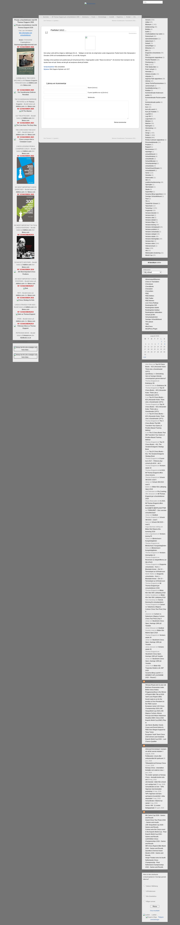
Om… (135, 17)
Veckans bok (149, 215)
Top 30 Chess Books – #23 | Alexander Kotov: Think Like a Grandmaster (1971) (154, 399)
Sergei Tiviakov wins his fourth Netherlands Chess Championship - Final (155, 860)
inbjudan (148, 76)
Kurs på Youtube (150, 112)
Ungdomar (148, 210)
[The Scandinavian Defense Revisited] (25, 95)
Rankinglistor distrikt (152, 307)
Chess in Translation (152, 282)
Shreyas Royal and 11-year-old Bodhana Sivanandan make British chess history (155, 687)
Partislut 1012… (58, 30)
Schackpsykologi (151, 163)
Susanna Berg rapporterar (154, 194)
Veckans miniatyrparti (152, 227)
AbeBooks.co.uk (25, 338)
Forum (93, 17)
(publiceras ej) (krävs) (98, 92)
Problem (148, 145)
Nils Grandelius (151, 896)
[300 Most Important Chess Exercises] (25, 183)
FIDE (147, 293)
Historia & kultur (150, 74)
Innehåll (111, 17)
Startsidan (46, 17)
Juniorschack (149, 86)
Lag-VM (148, 116)
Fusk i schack (149, 69)
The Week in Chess (152, 812)
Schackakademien (151, 317)
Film (146, 55)
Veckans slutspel (150, 234)
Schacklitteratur (150, 161)
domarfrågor (149, 46)
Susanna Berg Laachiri (153, 673)
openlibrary (149, 374)
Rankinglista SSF (151, 305)
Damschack (149, 36)
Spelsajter (148, 184)
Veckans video (150, 243)
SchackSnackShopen (152, 168)
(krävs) (92, 88)
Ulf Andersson (150, 891)
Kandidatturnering (151, 88)
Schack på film (150, 315)
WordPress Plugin (151, 329)
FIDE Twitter (149, 298)
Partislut (148, 137)
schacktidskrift (150, 170)
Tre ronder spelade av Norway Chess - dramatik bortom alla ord (155, 777)
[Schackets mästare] (25, 258)
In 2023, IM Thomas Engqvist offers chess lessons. (155, 472)
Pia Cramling (161, 491)
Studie (147, 189)
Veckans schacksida (152, 232)
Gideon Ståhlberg (152, 886)
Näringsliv (148, 126)
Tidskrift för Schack (151, 203)
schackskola (149, 166)
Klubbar (148, 90)
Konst (147, 104)
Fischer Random (150, 60)
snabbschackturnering (152, 182)
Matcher (148, 123)
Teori (147, 199)
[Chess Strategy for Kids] (25, 300)
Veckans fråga (150, 222)
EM (146, 50)
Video (147, 248)
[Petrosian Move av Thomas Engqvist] (25, 328)
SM (146, 180)
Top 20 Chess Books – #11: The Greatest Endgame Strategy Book (154, 454)
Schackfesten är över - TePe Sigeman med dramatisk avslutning (154, 789)
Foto (146, 64)
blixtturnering (149, 27)
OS (146, 130)
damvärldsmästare (151, 39)
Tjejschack (148, 206)
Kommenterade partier (152, 102)
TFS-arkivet (149, 322)
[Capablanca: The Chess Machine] (25, 74)
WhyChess (149, 326)
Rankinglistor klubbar (152, 310)
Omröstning (149, 128)
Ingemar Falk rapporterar (153, 79)
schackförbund (150, 154)
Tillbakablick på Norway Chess (155, 763)
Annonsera (85, 17)
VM (146, 250)
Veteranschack (150, 246)
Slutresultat (149, 178)
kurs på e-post (150, 109)
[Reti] (25, 288)
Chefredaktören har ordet (153, 34)
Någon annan (150, 901)
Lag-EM (148, 114)
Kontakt (128, 17)
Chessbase (149, 284)
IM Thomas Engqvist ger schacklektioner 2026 (65, 17)
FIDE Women (149, 300)
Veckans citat (149, 217)
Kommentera (132, 33)
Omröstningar (102, 17)
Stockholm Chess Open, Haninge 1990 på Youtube (154, 623)
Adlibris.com (33, 83)
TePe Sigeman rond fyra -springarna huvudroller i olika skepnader (155, 796)
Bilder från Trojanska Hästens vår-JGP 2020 (154, 668)
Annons (147, 20)
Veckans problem (151, 229)
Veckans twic (149, 241)
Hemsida (148, 71)
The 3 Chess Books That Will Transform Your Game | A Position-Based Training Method (154, 425)
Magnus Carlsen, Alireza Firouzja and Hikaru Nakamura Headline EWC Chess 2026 (155, 715)
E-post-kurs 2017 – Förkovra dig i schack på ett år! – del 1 (154, 461)
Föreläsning (149, 62)
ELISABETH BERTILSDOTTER (155, 508)
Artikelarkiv (146, 270)
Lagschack (149, 119)
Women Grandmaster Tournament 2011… (124, 20)
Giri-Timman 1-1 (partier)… (52, 20)
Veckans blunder (150, 213)
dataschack (149, 41)
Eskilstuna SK (150, 383)
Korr (146, 107)
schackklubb (149, 159)
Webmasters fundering (152, 253)
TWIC (147, 324)
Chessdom (149, 289)
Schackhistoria (150, 156)
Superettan (149, 192)
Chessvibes (149, 291)
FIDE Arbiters (149, 296)
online (154, 262)
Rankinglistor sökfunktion (153, 312)
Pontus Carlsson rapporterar (154, 140)
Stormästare (149, 187)
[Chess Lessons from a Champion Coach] (25, 142)
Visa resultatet (154, 911)
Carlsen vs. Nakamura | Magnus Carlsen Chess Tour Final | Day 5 (154, 616)
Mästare (148, 121)
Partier (147, 135)
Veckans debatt (150, 220)
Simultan (148, 175)
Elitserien (148, 48)
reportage (148, 152)
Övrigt (147, 133)
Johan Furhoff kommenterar (154, 83)
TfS (146, 201)
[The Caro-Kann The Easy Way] (25, 125)
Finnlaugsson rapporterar (153, 57)
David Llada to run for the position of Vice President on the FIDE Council (154, 701)
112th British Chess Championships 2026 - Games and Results (155, 841)
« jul (144, 357)
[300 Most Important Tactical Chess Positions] (25, 221)
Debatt (147, 43)
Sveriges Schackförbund (153, 196)
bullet (147, 31)
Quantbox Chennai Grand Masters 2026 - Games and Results (154, 853)
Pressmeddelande (151, 142)
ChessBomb (149, 286)
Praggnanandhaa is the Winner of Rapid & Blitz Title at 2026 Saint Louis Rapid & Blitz (155, 694)
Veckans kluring (150, 225)
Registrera (120, 17)
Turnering (148, 208)
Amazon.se (27, 335)
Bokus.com (27, 85)
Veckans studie (150, 236)
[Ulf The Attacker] (25, 111)
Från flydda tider (150, 67)
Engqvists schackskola (152, 53)
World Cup (148, 255)
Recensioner (149, 149)
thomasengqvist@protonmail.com (25, 44)
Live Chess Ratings (151, 303)
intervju (147, 81)
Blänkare (148, 24)
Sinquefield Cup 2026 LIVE (154, 711)
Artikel (147, 22)
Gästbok (155, 515)
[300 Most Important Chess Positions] (25, 274)
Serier (147, 173)
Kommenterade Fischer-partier (155, 97)
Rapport (148, 147)
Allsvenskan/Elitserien (152, 279)
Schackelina (149, 745)
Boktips (147, 29)
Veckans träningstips (152, 239)
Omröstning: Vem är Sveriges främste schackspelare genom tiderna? (155, 376)
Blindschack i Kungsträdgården (155, 546)
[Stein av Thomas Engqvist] (25, 314)
